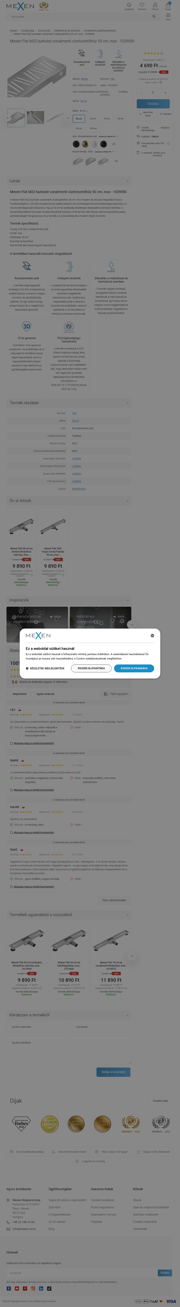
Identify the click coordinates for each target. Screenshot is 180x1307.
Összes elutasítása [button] (91, 668)
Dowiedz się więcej (134, 658)
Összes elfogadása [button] (134, 668)
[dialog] (90, 653)
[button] (45, 668)
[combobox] (152, 635)
